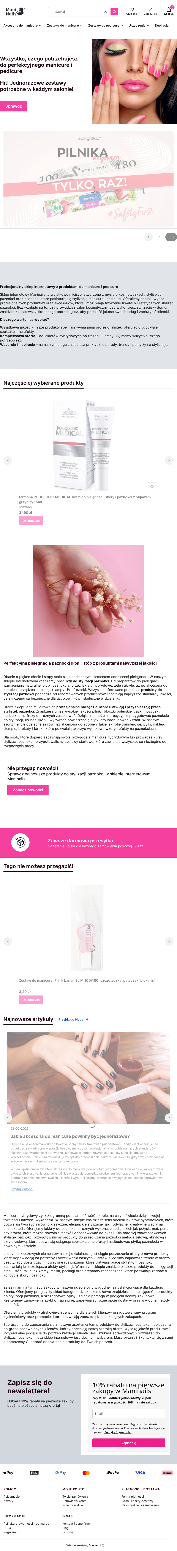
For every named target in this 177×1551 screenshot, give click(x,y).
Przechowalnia (72, 1505)
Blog (65, 1528)
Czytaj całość (22, 1189)
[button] (114, 11)
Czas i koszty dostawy (137, 1501)
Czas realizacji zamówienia (140, 1505)
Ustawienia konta (74, 1501)
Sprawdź (13, 106)
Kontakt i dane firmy (76, 1523)
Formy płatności (133, 1496)
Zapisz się (129, 1443)
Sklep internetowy (83, 1545)
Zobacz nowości (28, 790)
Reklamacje (11, 1496)
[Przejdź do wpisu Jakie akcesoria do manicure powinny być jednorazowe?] (88, 1078)
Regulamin (10, 1532)
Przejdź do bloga (70, 1019)
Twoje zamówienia (75, 1496)
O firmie (67, 1532)
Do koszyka (31, 520)
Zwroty (8, 1501)
